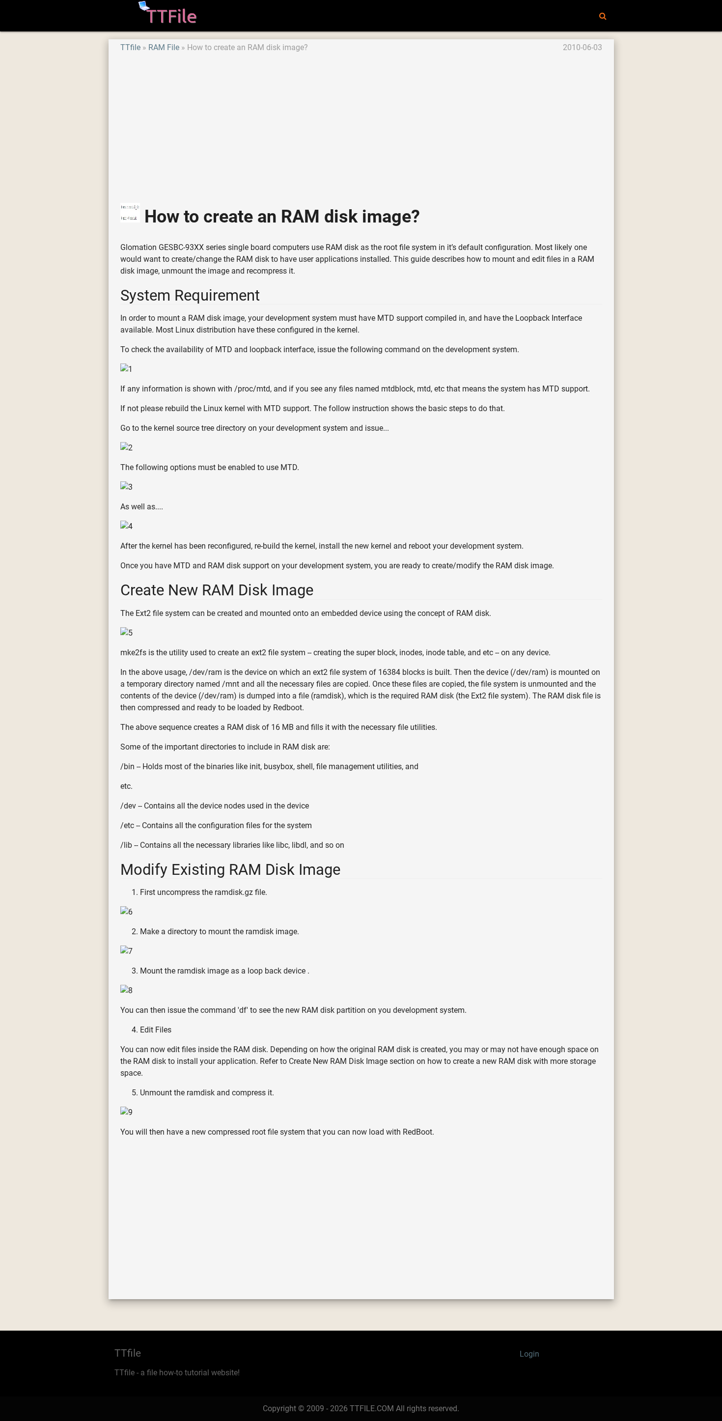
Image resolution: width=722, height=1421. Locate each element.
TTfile (130, 47)
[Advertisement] (361, 122)
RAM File (163, 47)
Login (529, 1354)
